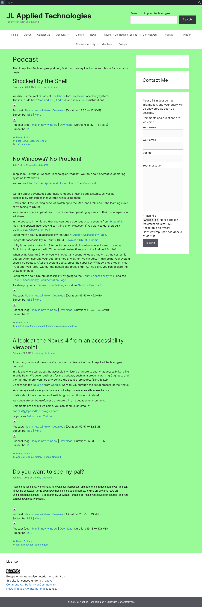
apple (19, 326)
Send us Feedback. (90, 285)
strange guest (42, 544)
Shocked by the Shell (40, 81)
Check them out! (39, 229)
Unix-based (77, 96)
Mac (32, 140)
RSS (29, 114)
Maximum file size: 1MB (157, 223)
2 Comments (23, 144)
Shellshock (58, 96)
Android (20, 457)
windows (72, 326)
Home (14, 34)
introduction (27, 544)
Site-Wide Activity (85, 44)
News (93, 34)
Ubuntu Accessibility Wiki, (99, 275)
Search (187, 19)
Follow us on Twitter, (51, 285)
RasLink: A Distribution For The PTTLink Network (130, 34)
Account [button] (60, 34)
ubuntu (63, 326)
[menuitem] (3, 2)
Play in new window (37, 110)
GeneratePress (126, 601)
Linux (84, 100)
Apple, (48, 183)
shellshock (41, 140)
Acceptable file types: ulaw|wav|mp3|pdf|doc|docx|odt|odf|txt (162, 231)
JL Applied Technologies (48, 15)
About (27, 34)
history (38, 457)
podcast (40, 326)
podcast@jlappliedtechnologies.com (35, 411)
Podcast (28, 137)
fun (18, 544)
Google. (56, 384)
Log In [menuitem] (10, 2)
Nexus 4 (38, 384)
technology (52, 326)
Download (58, 110)
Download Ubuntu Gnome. (82, 240)
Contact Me (43, 34)
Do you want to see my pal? (48, 471)
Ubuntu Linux (67, 183)
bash (19, 140)
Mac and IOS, (46, 100)
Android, (61, 100)
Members (107, 44)
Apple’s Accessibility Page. (90, 234)
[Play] (14, 106)
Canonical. (90, 183)
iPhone (47, 457)
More (38, 114)
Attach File (149, 215)
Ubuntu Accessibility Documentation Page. (40, 280)
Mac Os (32, 183)
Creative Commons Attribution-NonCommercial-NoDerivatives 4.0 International (31, 584)
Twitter (187, 34)
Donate (80, 34)
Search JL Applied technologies (150, 13)
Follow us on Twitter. (40, 416)
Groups (123, 44)
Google (30, 457)
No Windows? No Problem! (47, 158)
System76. (116, 221)
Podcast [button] (168, 34)
